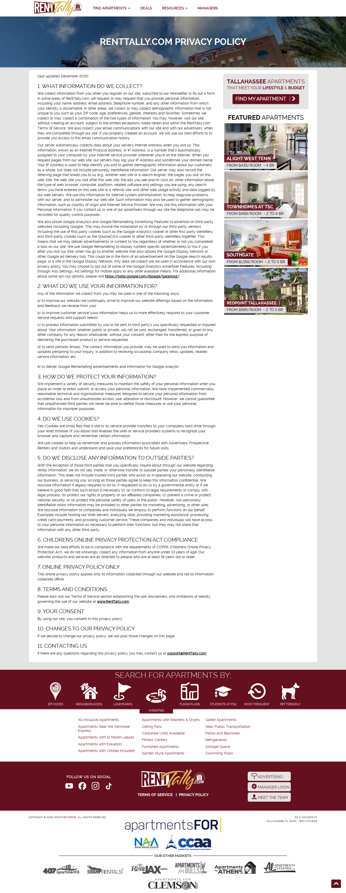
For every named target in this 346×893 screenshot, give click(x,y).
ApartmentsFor (64, 817)
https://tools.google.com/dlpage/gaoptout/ (142, 276)
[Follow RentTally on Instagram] (95, 787)
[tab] (55, 694)
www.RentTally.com (113, 601)
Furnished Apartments (160, 747)
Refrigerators (216, 740)
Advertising (270, 777)
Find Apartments (110, 8)
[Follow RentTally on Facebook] (82, 787)
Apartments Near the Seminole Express (104, 729)
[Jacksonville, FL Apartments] (149, 867)
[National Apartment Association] (147, 844)
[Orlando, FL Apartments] (61, 867)
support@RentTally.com (186, 653)
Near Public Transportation (227, 727)
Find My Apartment (261, 99)
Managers (208, 8)
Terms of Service (155, 795)
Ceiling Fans (152, 727)
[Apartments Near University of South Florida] (191, 867)
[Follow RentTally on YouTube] (69, 787)
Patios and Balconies (222, 733)
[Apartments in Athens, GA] (235, 867)
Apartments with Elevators (100, 744)
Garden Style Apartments (163, 753)
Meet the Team (272, 797)
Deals (146, 8)
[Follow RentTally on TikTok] (109, 787)
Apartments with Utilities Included (106, 751)
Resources (173, 8)
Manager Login (273, 787)
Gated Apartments (220, 720)
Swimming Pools (219, 753)
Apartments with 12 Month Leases (106, 737)
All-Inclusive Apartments (98, 720)
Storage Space (217, 747)
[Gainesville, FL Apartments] (105, 867)
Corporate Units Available (163, 733)
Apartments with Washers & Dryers (171, 720)
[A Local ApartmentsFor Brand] (173, 825)
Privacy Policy (194, 795)
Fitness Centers (154, 740)
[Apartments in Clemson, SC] (173, 884)
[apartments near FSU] (57, 8)
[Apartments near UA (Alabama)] (280, 867)
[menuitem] (109, 720)
